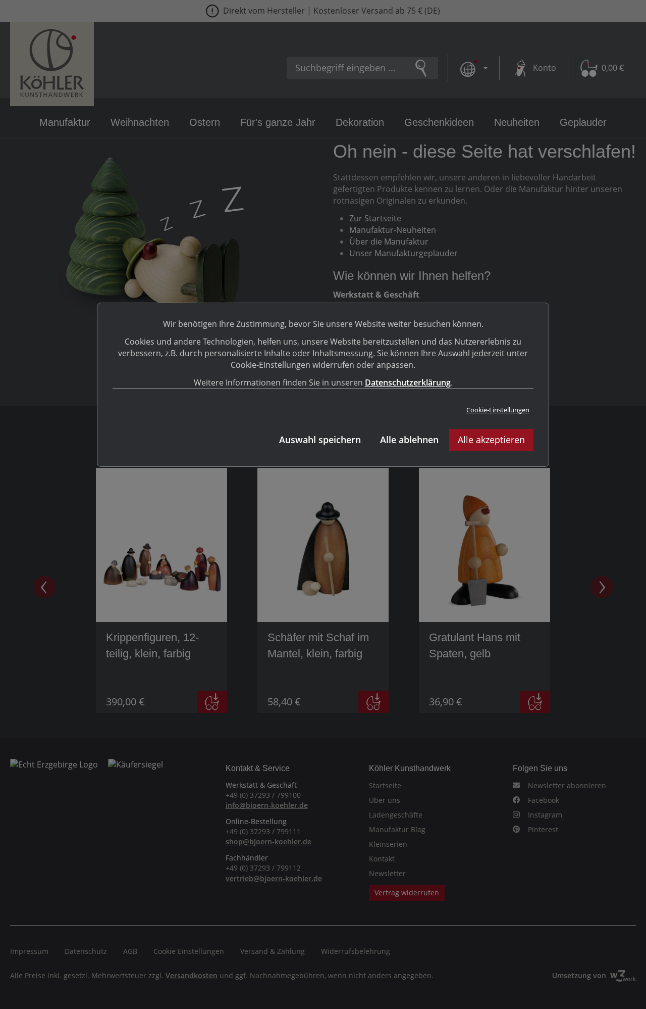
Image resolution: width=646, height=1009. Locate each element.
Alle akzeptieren (491, 440)
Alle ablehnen (409, 440)
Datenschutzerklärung (408, 382)
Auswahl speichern (320, 440)
